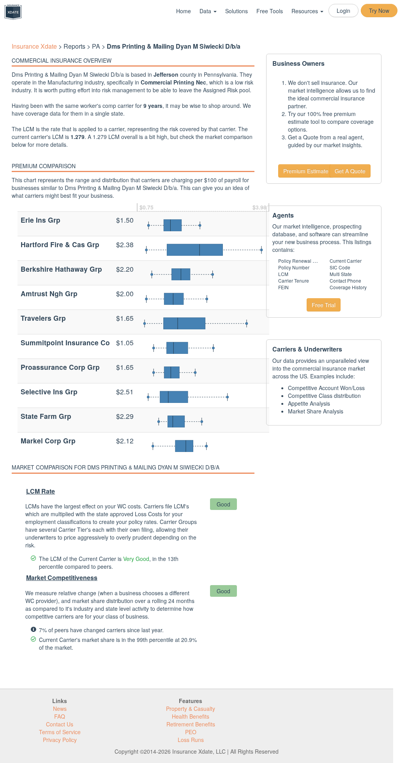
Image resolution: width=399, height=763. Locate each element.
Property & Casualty (190, 708)
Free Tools (269, 11)
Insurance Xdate (34, 46)
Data (206, 11)
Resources (305, 11)
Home (183, 11)
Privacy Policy (60, 740)
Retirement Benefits (190, 724)
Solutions (236, 11)
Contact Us (59, 724)
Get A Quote (350, 171)
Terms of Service (60, 732)
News (60, 708)
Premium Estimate (305, 171)
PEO (190, 732)
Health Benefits (190, 716)
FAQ (59, 716)
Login (343, 10)
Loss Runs (191, 740)
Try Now (379, 10)
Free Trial (323, 305)
